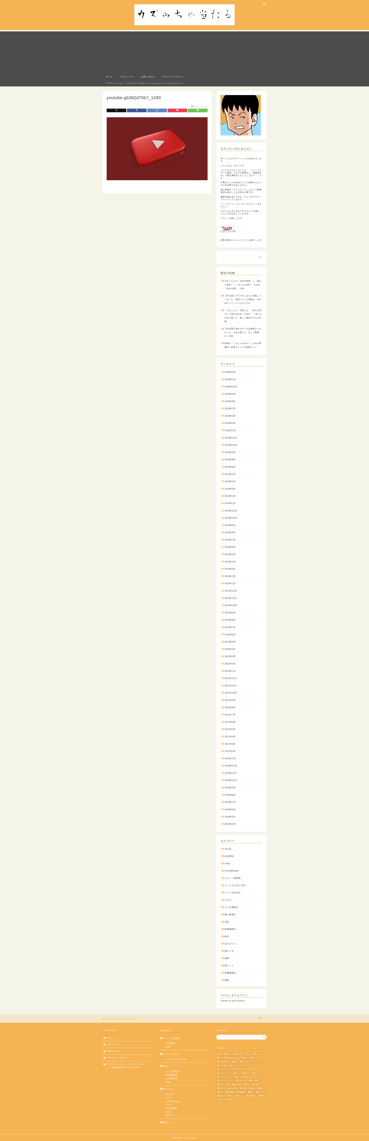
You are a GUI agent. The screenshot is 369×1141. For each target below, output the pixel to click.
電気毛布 (230, 1100)
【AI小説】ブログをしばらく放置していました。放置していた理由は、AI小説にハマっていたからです (243, 299)
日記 (227, 922)
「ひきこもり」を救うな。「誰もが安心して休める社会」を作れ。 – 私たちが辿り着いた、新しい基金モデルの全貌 (243, 316)
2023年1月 (230, 583)
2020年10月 (231, 780)
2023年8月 (230, 532)
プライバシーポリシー (173, 76)
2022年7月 (230, 627)
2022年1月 (230, 671)
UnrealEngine (232, 870)
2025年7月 (230, 408)
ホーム (109, 76)
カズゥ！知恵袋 (233, 878)
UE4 (245, 1058)
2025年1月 (230, 430)
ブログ (228, 900)
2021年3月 (230, 744)
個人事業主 (230, 914)
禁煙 (227, 958)
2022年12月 (231, 591)
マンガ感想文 (231, 907)
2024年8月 (230, 459)
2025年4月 (230, 423)
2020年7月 (230, 802)
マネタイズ (242, 1081)
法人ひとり (230, 943)
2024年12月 (231, 438)
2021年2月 (230, 751)
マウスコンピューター (226, 1081)
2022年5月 (230, 642)
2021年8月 (230, 707)
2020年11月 (231, 773)
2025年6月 (230, 416)
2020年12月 (231, 765)
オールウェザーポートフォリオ (252, 1061)
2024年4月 (230, 481)
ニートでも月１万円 (235, 885)
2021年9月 (230, 700)
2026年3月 (230, 372)
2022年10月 (231, 605)
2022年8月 (230, 620)
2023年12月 (231, 510)
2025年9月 (230, 394)
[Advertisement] (184, 51)
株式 (227, 936)
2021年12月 (231, 678)
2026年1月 (230, 379)
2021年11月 (231, 685)
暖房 (261, 1088)
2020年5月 (230, 816)
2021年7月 (230, 714)
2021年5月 (230, 729)
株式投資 (231, 1092)
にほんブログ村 (228, 231)
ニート (238, 1073)
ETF (220, 1058)
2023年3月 (230, 569)
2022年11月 (231, 598)
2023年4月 (230, 561)
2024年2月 (230, 496)
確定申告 (222, 1096)
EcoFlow (258, 1054)
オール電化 (222, 1065)
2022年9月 (230, 612)
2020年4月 (230, 824)
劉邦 (248, 1084)
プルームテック (260, 1073)
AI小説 (228, 849)
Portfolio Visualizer (233, 1058)
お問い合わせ (148, 76)
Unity (227, 863)
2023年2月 (230, 576)
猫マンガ (229, 951)
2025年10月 (231, 386)
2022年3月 (230, 656)
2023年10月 (231, 518)
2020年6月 (230, 809)
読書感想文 (230, 973)
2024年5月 (230, 474)
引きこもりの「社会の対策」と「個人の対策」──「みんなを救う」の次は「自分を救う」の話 (243, 284)
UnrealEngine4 (224, 1061)
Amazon (228, 1054)
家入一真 (222, 1088)
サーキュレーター (237, 1065)
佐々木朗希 (254, 1081)
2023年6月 (230, 547)
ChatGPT (239, 1054)
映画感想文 (230, 929)
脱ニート (229, 965)
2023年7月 (230, 540)
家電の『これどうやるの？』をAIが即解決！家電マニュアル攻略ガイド (243, 345)
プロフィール (127, 76)
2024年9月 (230, 452)
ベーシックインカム (225, 1077)
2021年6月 (230, 722)
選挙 (262, 1096)
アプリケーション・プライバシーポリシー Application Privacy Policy (144, 83)
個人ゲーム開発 (224, 1084)
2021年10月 (231, 693)
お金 (235, 1061)
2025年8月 (230, 401)
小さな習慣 (233, 1088)
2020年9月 (230, 787)
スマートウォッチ (225, 1073)
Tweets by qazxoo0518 (232, 1001)
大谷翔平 (257, 1084)
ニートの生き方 (233, 892)
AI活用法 (229, 856)
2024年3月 (230, 489)
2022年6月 (230, 634)
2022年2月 (230, 663)
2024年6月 (230, 467)
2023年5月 (230, 554)
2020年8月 (230, 795)
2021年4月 (230, 736)
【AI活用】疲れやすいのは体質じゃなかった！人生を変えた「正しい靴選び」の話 (243, 332)
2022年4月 (230, 649)
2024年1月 (230, 503)
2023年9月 (230, 525)
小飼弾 (244, 1088)
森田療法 (242, 1092)
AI (220, 1054)
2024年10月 (231, 445)
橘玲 (251, 1092)
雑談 (227, 980)
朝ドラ (221, 1092)
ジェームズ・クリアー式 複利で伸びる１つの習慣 (235, 1069)
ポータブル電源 (242, 1077)
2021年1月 (230, 758)
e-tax (249, 1054)
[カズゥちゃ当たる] (184, 24)
